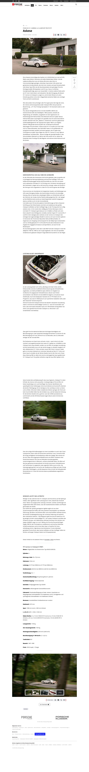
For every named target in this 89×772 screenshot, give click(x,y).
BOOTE (28, 744)
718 (36, 5)
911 (32, 5)
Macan (51, 5)
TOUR (46, 744)
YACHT (17, 744)
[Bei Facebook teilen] (58, 35)
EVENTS (70, 744)
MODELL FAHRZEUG (57, 744)
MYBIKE (50, 744)
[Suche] (76, 4)
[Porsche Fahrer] (18, 4)
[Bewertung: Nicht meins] (74, 83)
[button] (62, 5)
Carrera (25, 709)
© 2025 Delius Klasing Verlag (18, 747)
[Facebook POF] (16, 1)
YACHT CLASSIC (22, 744)
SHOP (13, 744)
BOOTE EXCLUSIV (34, 744)
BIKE (43, 744)
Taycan (40, 5)
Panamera (45, 5)
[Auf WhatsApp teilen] (55, 35)
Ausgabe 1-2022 (49, 539)
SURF (40, 744)
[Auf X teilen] (61, 35)
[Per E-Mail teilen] (64, 35)
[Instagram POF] (13, 1)
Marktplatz (27, 5)
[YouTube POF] (19, 1)
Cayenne (56, 5)
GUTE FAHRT (64, 744)
